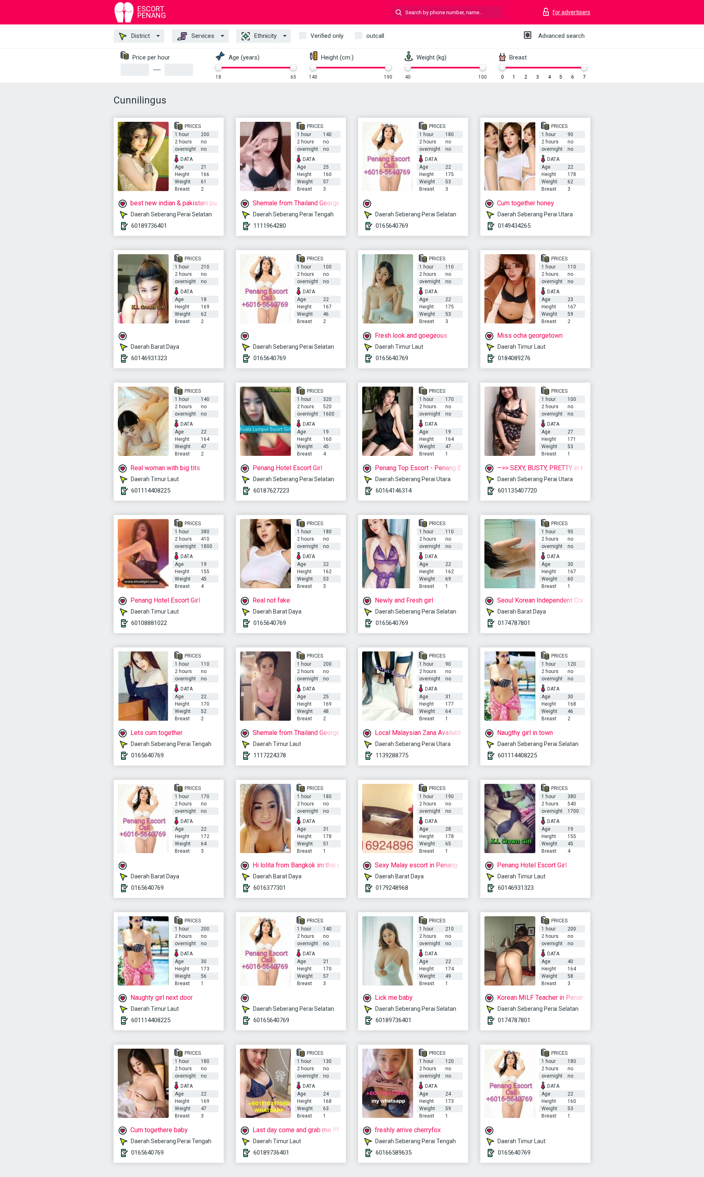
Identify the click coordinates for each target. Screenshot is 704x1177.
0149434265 (514, 225)
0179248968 (392, 887)
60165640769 (271, 1020)
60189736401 (149, 225)
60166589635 (393, 1152)
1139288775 (392, 755)
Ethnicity (265, 36)
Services (202, 36)
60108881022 (149, 623)
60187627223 (271, 490)
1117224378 (269, 755)
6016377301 (269, 887)
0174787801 (514, 623)
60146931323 (149, 358)
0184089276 (514, 358)
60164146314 (393, 490)
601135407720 (517, 490)
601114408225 (150, 490)
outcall (375, 36)
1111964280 (269, 225)
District (140, 36)
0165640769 (392, 225)
